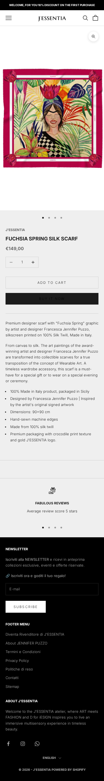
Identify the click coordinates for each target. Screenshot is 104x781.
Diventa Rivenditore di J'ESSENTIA (35, 634)
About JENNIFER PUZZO (26, 643)
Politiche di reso (19, 669)
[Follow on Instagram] (23, 743)
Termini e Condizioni (23, 651)
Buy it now (52, 299)
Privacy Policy (17, 660)
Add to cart (52, 283)
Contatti (12, 677)
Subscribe (26, 607)
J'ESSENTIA (15, 230)
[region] (52, 502)
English (49, 758)
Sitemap (12, 686)
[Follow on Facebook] (8, 743)
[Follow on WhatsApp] (37, 743)
